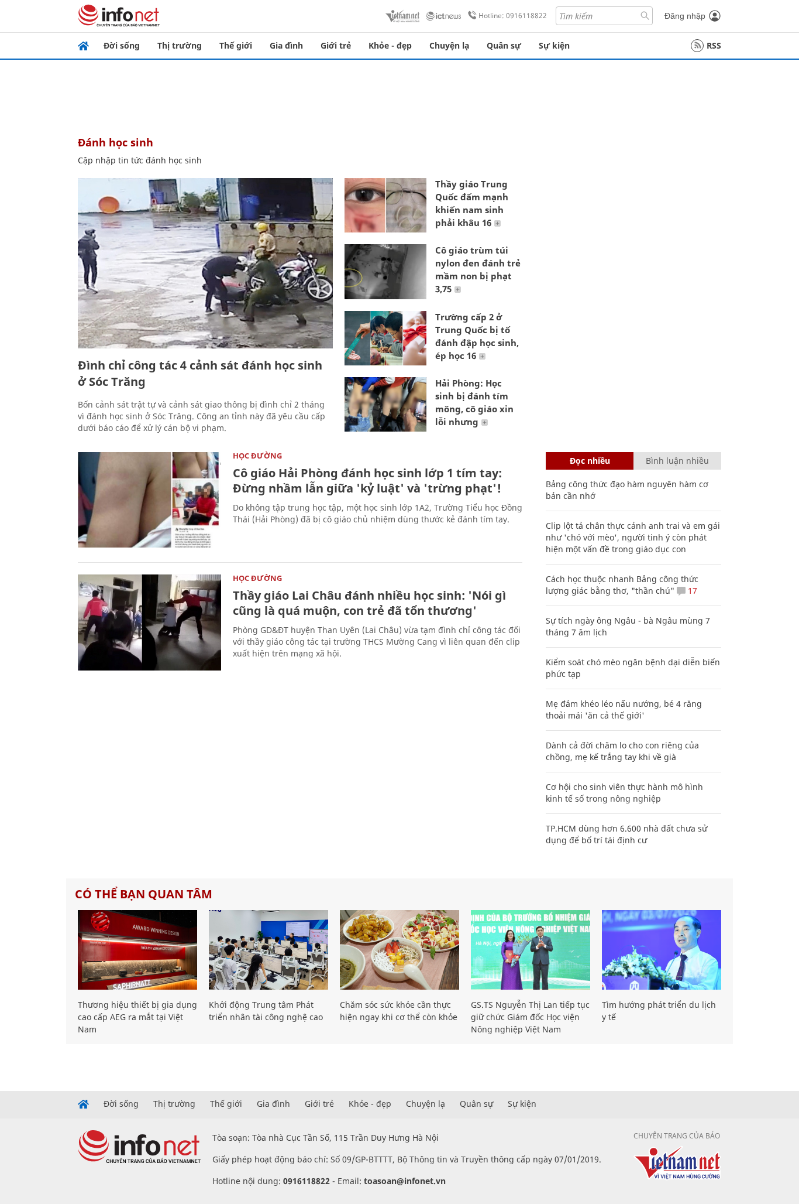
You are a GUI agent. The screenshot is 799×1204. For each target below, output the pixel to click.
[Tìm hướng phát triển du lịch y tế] (661, 950)
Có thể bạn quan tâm (143, 894)
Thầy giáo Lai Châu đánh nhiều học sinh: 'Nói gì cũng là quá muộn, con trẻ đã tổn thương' (369, 602)
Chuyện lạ (449, 45)
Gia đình (286, 45)
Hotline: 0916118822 (512, 15)
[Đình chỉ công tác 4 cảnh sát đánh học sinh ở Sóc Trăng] (205, 263)
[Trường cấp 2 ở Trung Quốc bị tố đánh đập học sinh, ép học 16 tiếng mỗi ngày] (385, 338)
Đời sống (122, 45)
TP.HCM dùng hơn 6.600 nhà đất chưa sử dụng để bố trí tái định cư (626, 834)
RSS (714, 45)
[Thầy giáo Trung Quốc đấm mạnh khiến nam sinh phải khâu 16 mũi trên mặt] (385, 205)
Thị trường (179, 45)
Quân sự (504, 45)
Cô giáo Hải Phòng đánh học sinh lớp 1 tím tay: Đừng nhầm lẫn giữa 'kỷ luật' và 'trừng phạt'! (367, 480)
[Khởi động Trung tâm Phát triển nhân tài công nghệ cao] (268, 950)
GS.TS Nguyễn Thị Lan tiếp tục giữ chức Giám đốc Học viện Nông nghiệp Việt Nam (530, 1017)
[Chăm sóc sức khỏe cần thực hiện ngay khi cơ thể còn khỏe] (399, 950)
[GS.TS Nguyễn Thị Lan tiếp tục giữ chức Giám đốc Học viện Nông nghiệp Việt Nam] (530, 950)
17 (691, 590)
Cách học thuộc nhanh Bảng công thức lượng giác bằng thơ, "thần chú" (622, 584)
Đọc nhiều (590, 460)
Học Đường (257, 455)
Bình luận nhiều (677, 460)
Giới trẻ (336, 45)
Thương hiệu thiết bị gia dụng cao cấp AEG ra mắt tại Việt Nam (137, 1017)
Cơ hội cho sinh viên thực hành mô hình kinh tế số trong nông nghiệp (624, 792)
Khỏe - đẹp (390, 45)
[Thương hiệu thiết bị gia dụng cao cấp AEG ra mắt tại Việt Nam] (137, 950)
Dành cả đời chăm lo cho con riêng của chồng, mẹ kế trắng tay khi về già (622, 751)
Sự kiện (554, 45)
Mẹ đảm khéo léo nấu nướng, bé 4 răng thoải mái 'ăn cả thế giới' (624, 709)
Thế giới (235, 45)
